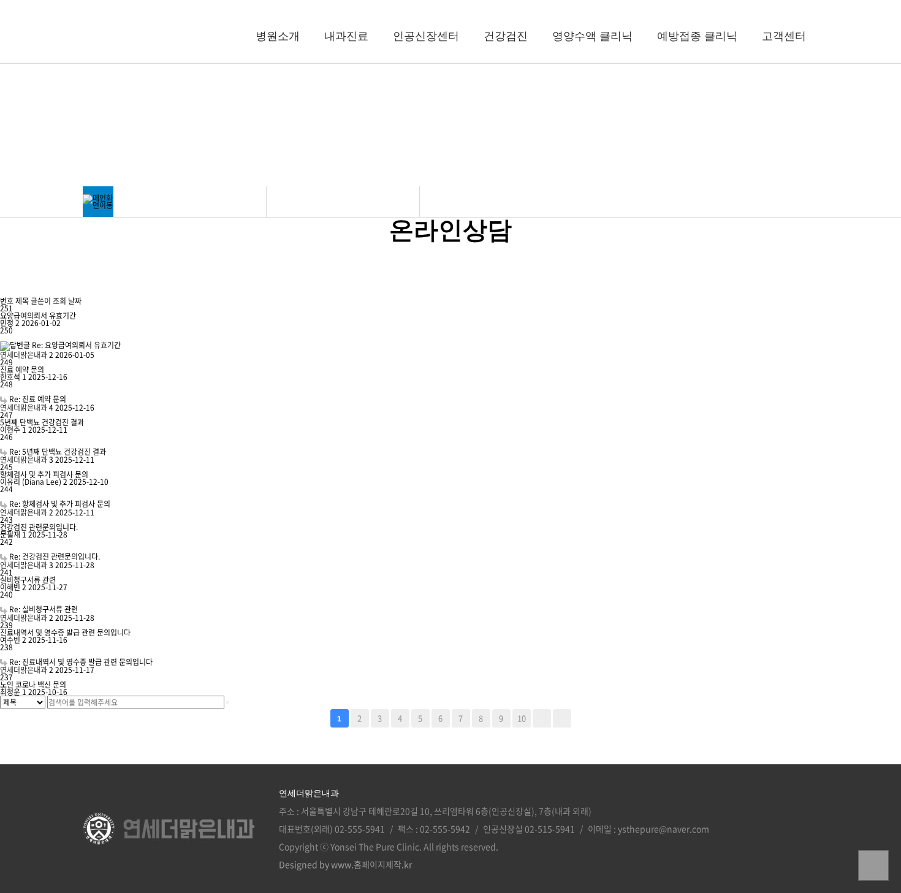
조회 (60, 300)
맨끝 (562, 718)
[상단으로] (873, 865)
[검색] (227, 702)
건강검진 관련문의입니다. (39, 527)
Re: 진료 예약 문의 (37, 399)
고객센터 (784, 36)
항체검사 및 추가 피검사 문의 (44, 474)
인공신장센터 (426, 36)
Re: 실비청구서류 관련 (43, 609)
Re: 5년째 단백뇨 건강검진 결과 (57, 451)
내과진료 (346, 36)
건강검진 (506, 36)
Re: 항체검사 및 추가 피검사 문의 (59, 503)
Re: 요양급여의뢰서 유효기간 (76, 345)
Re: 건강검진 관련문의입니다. (54, 556)
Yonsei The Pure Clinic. (376, 846)
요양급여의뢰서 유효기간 (38, 315)
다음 (542, 718)
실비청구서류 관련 (28, 579)
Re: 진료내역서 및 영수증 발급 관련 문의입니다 (81, 661)
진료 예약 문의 (22, 369)
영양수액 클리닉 (592, 36)
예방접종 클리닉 (697, 36)
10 (521, 718)
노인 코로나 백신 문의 (33, 684)
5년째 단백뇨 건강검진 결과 (42, 422)
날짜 (75, 300)
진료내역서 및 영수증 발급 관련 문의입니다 (65, 632)
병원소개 (278, 36)
